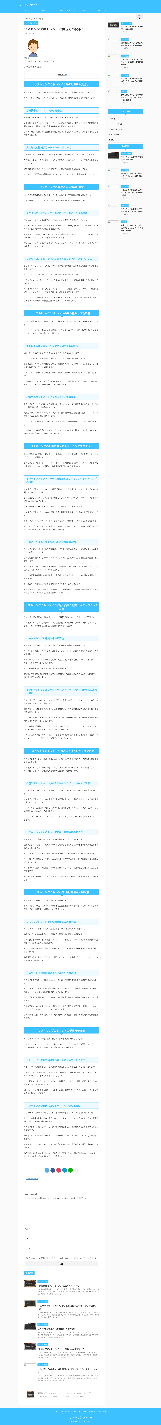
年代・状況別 (102, 10)
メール (28, 1238)
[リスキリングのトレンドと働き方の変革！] (64, 1170)
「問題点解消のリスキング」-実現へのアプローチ (58, 1285)
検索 (139, 16)
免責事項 (92, 1411)
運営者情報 (65, 1411)
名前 (27, 1229)
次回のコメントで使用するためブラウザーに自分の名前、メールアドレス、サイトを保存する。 (62, 1258)
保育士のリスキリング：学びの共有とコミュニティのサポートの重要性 (132, 97)
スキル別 (84, 10)
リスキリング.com (29, 4)
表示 (64, 75)
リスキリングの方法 (65, 10)
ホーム (27, 10)
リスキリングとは (46, 10)
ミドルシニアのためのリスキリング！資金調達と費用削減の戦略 (132, 62)
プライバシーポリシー (79, 1411)
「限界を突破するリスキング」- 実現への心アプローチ (60, 1349)
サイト (27, 1248)
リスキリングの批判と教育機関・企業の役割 (56, 1329)
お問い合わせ (102, 1411)
